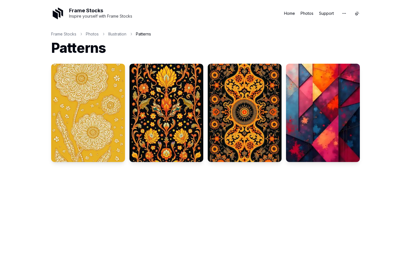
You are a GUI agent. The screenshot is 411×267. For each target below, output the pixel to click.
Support (326, 13)
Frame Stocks (63, 34)
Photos (307, 13)
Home (289, 13)
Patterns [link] (143, 34)
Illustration (117, 34)
